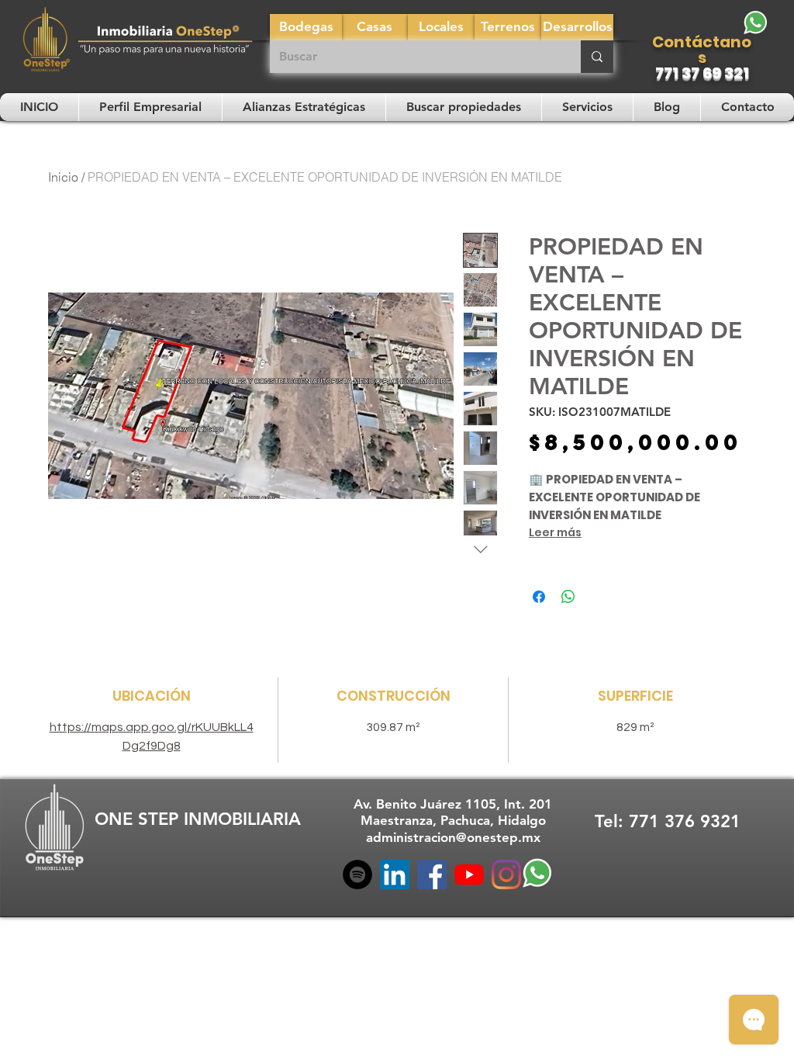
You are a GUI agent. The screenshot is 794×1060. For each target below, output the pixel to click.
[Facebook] (432, 874)
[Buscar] (597, 56)
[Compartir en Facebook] (539, 596)
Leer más (555, 532)
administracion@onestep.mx (453, 837)
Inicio (63, 177)
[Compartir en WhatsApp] (568, 596)
